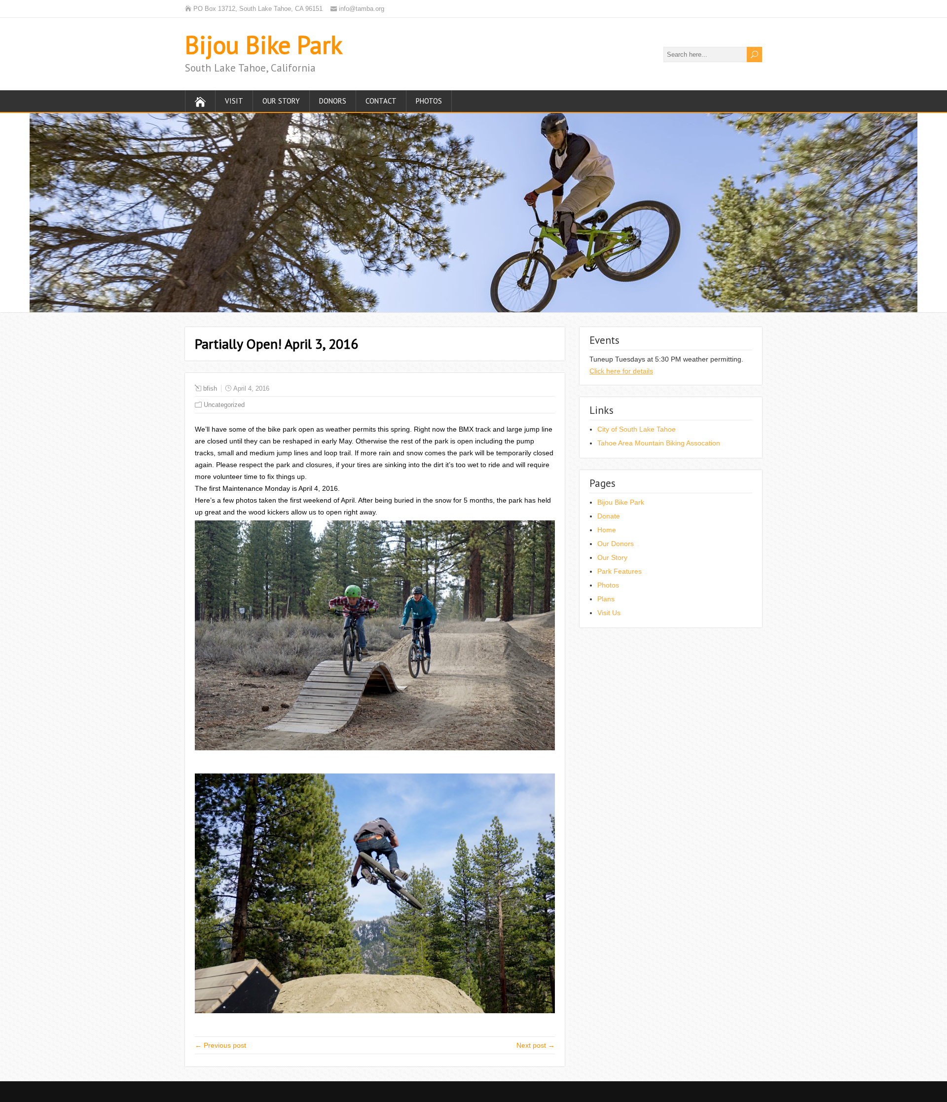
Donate (608, 516)
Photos (429, 101)
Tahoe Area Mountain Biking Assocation (658, 443)
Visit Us (608, 613)
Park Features (619, 571)
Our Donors (615, 544)
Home (606, 530)
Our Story (281, 101)
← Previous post (220, 1045)
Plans (606, 599)
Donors (332, 101)
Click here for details (621, 371)
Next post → (535, 1045)
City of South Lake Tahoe (636, 429)
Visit (234, 101)
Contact (381, 101)
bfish (210, 388)
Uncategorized (224, 404)
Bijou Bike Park (263, 45)
